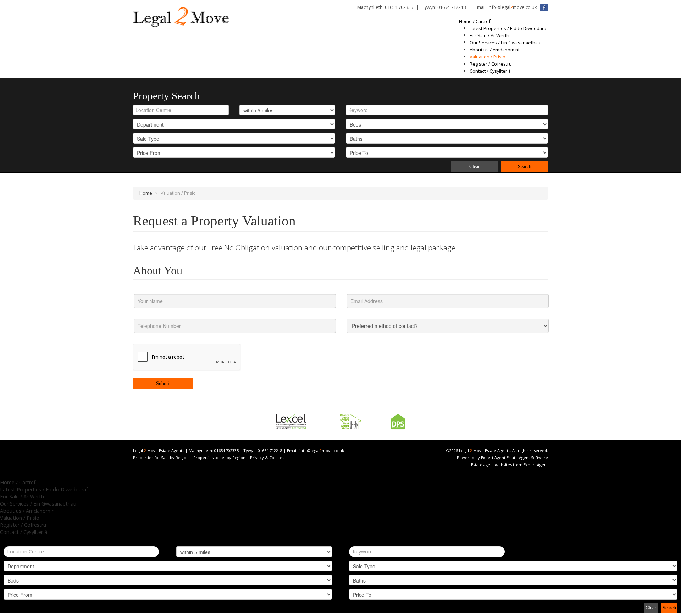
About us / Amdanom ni (494, 49)
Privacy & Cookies (267, 457)
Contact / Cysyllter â (490, 71)
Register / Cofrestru (491, 64)
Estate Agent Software (527, 457)
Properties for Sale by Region (161, 457)
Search (524, 166)
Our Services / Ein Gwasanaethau (505, 42)
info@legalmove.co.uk (512, 7)
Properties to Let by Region (219, 457)
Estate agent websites (491, 464)
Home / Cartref (475, 21)
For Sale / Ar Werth (489, 35)
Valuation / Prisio (487, 57)
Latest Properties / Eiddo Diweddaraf (509, 28)
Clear (474, 166)
